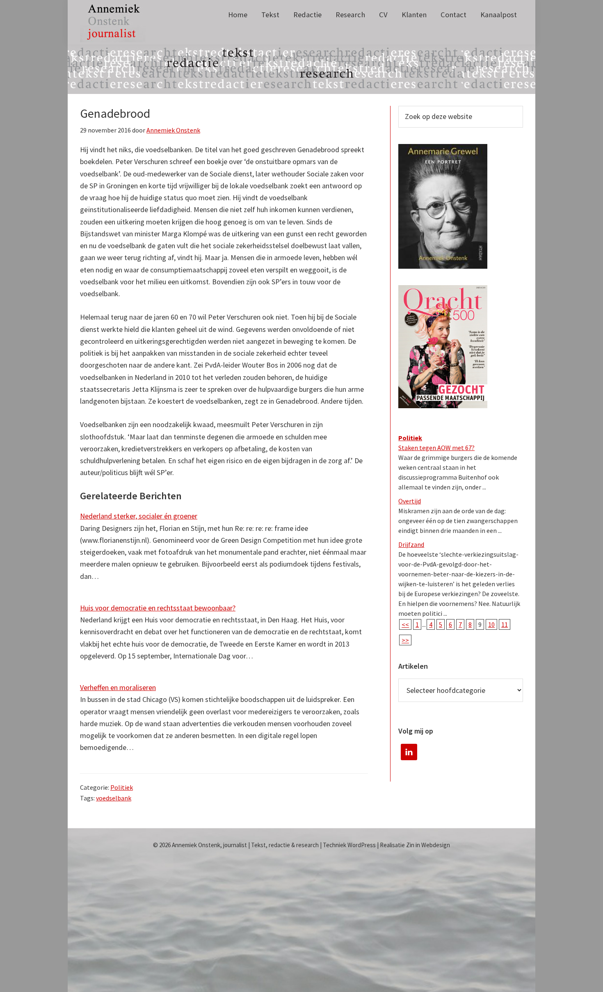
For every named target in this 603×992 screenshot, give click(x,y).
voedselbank (113, 798)
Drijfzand (411, 544)
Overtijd (409, 501)
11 (504, 624)
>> (405, 640)
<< (405, 624)
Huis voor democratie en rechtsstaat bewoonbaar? (157, 608)
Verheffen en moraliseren (118, 687)
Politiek (121, 787)
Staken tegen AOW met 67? (436, 447)
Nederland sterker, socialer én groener (138, 516)
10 (491, 624)
